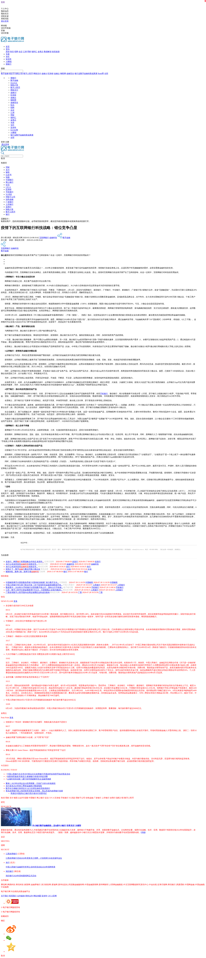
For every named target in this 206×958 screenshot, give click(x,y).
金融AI (44, 73)
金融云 (57, 73)
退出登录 (5, 21)
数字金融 (5, 73)
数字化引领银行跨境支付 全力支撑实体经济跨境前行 (28, 788)
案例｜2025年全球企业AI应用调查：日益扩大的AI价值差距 (31, 783)
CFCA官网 (52, 896)
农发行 (75, 562)
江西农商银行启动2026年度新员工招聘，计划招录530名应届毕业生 (34, 858)
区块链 (51, 73)
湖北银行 (9, 871)
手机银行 (9, 192)
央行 (68, 567)
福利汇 (34, 52)
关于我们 (5, 896)
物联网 (63, 73)
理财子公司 (10, 197)
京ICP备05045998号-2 (29, 907)
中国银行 (9, 180)
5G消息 (9, 194)
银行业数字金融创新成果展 (86, 73)
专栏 (8, 57)
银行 (8, 214)
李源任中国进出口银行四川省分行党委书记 (28, 793)
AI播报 (9, 62)
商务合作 (29, 896)
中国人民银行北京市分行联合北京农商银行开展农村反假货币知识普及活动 (38, 774)
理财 (29, 52)
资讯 (8, 49)
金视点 (40, 52)
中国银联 (89, 582)
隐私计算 (19, 73)
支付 (8, 170)
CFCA (8, 187)
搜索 (3, 68)
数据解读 (48, 52)
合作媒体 (21, 896)
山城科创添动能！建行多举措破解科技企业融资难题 (29, 779)
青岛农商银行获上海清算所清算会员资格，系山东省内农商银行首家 (34, 791)
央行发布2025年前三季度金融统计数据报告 (24, 786)
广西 (80, 592)
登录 (3, 2)
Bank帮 (101, 73)
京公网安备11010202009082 (51, 907)
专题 (8, 54)
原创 (8, 52)
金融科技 (53, 238)
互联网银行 (44, 238)
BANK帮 (14, 130)
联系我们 (13, 896)
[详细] (143, 832)
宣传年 (8, 59)
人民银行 (96, 585)
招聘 (16, 52)
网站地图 (37, 896)
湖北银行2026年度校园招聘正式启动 (21, 876)
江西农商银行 (11, 854)
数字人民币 (28, 73)
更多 (15, 601)
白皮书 (8, 175)
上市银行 (9, 204)
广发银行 (9, 202)
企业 (69, 569)
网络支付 (37, 73)
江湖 (25, 52)
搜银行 (8, 64)
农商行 (8, 207)
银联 (8, 172)
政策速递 (56, 52)
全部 (106, 73)
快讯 (12, 52)
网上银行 (9, 182)
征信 (8, 185)
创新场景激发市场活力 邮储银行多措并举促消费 (27, 776)
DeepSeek (13, 83)
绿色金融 (9, 199)
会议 (20, 52)
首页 (8, 47)
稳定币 (12, 73)
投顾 (8, 177)
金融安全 (70, 73)
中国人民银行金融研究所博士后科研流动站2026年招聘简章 (30, 867)
